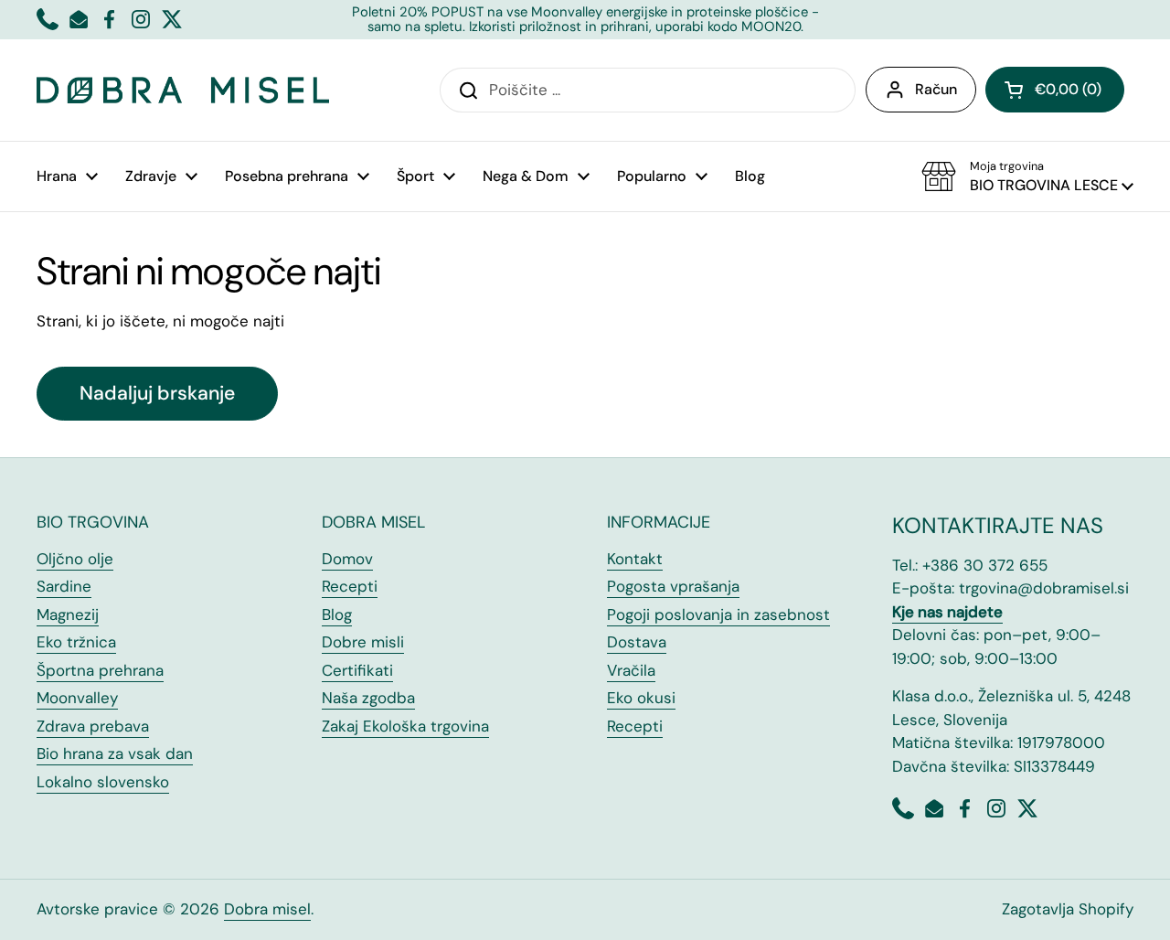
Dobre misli (363, 642)
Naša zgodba (368, 698)
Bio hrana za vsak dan (115, 753)
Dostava (636, 642)
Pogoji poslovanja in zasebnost (718, 614)
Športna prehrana (100, 670)
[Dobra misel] (183, 90)
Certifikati (357, 670)
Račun (936, 89)
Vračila (631, 670)
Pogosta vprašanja (673, 586)
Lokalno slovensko (103, 782)
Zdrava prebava (93, 726)
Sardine (64, 586)
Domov (347, 559)
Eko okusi (641, 698)
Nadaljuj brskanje (157, 393)
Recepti (350, 586)
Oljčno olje (75, 559)
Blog (337, 614)
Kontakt (635, 559)
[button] (1054, 89)
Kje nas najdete (947, 612)
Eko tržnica (76, 642)
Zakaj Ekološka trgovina (405, 726)
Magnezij (68, 614)
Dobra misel (267, 909)
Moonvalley (77, 698)
